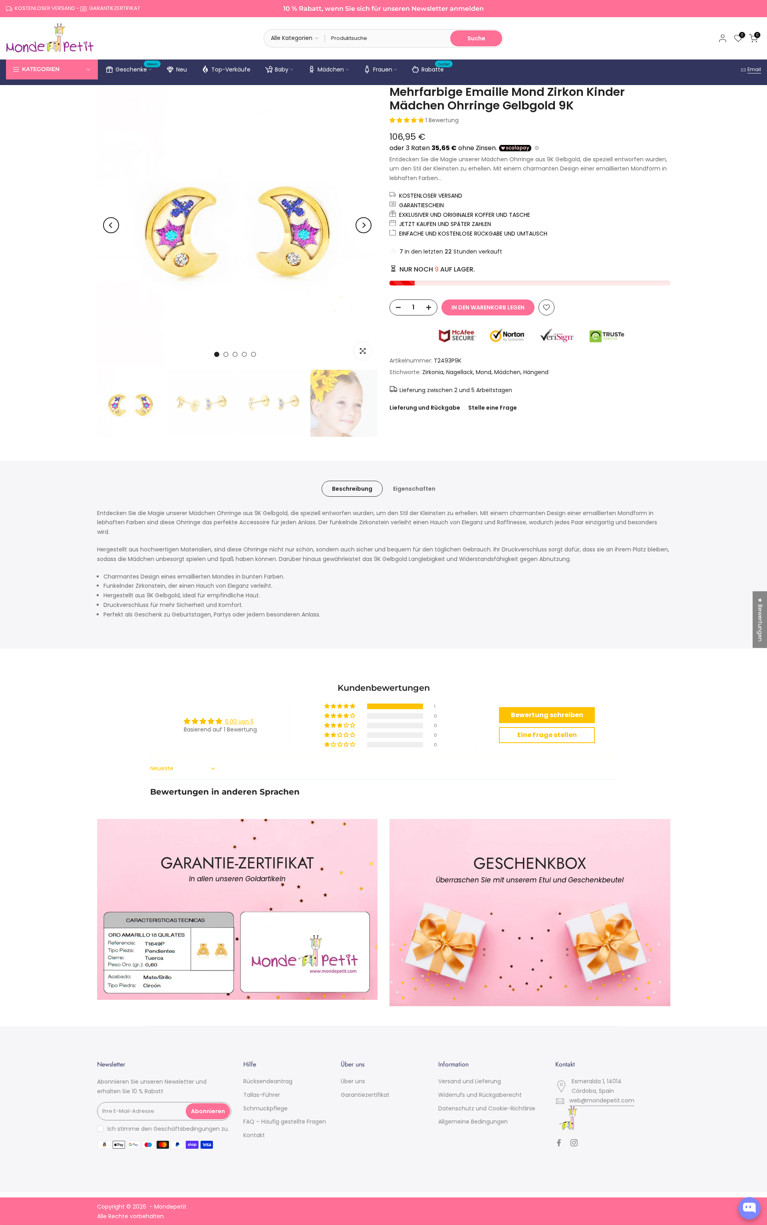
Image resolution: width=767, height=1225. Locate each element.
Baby (281, 69)
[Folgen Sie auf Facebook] (558, 1143)
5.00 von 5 (239, 721)
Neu (181, 69)
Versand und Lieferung (469, 1081)
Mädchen (331, 69)
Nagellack (459, 372)
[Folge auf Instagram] (574, 1143)
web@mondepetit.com (601, 1100)
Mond (483, 372)
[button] (407, 120)
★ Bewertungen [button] (760, 620)
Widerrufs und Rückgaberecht (480, 1095)
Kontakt (254, 1135)
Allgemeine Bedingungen (473, 1122)
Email (754, 69)
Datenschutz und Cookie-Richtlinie (486, 1108)
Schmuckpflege (265, 1108)
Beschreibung (352, 488)
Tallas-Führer (261, 1095)
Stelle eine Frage (492, 408)
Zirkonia (432, 372)
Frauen (382, 69)
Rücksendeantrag (267, 1081)
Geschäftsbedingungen (186, 1129)
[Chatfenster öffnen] (749, 1208)
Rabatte (435, 68)
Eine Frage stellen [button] (547, 734)
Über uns (353, 1081)
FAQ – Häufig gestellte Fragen (284, 1122)
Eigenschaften (414, 488)
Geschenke (136, 68)
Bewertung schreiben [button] (547, 715)
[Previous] (111, 225)
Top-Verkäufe (230, 69)
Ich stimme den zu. (168, 1129)
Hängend (535, 372)
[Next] (364, 225)
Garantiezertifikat (365, 1095)
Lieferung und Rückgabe (424, 408)
